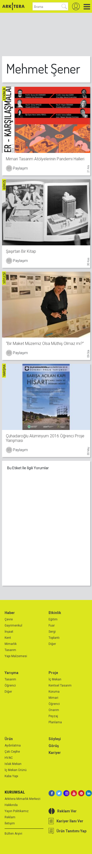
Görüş (54, 746)
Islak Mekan (13, 764)
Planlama (55, 722)
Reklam (10, 817)
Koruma (54, 691)
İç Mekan (55, 679)
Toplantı (54, 638)
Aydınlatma (13, 745)
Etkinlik (55, 613)
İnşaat (9, 631)
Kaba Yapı (11, 776)
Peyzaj (53, 716)
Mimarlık (11, 644)
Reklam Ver (67, 811)
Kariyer (55, 753)
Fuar (52, 625)
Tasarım (10, 650)
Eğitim (53, 619)
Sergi (52, 631)
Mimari (53, 698)
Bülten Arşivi (13, 833)
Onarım (54, 710)
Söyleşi (55, 739)
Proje (53, 673)
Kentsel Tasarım (60, 685)
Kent (8, 638)
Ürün (9, 739)
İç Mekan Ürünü (16, 770)
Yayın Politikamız (17, 811)
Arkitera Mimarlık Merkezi (22, 799)
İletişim (10, 823)
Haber (10, 613)
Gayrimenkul (13, 625)
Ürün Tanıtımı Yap (71, 831)
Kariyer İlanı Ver (69, 821)
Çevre (9, 619)
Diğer (52, 644)
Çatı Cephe (12, 751)
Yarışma (11, 673)
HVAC (9, 758)
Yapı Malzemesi (16, 656)
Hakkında (11, 805)
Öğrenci (10, 685)
